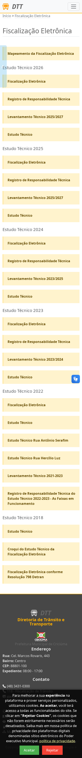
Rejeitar (52, 750)
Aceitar (29, 750)
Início (7, 15)
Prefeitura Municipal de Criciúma (41, 644)
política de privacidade (57, 741)
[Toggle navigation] (73, 6)
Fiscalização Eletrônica (32, 15)
